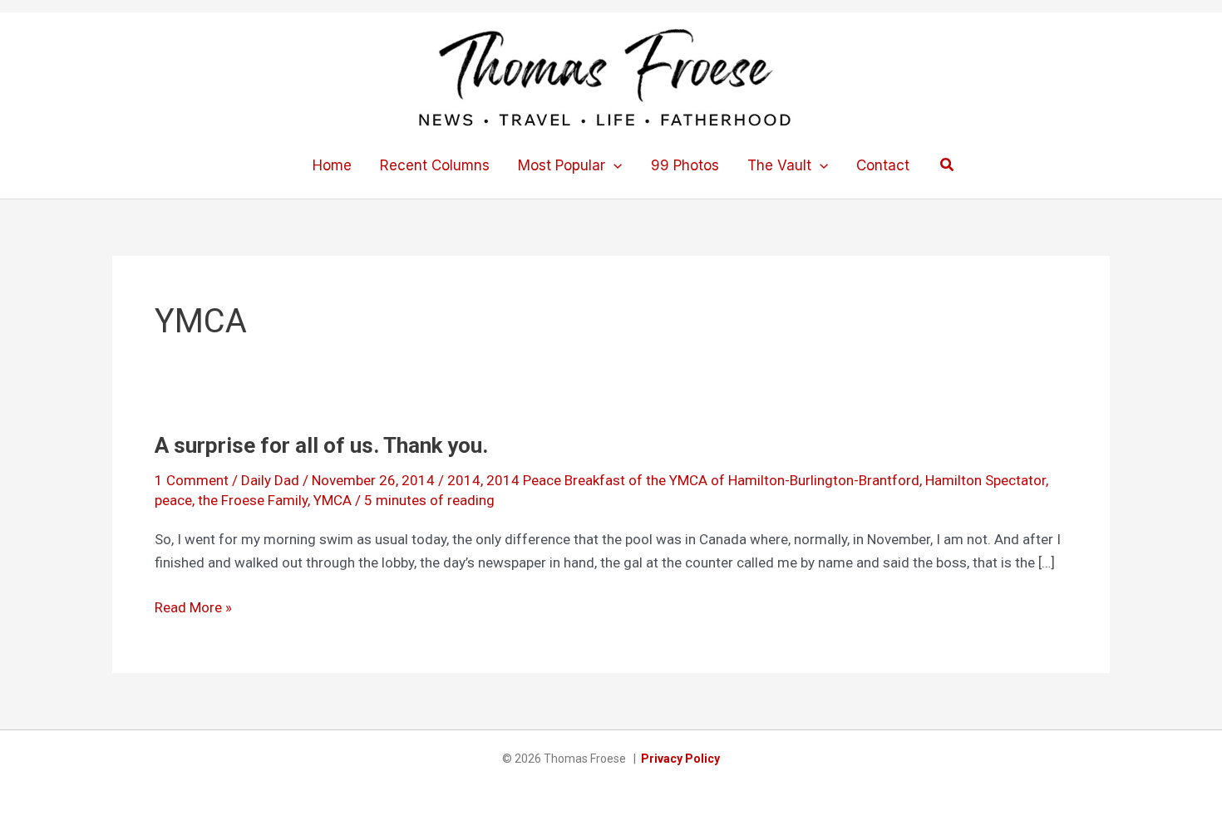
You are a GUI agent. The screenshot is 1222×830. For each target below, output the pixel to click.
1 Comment (192, 480)
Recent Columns (435, 165)
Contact (882, 165)
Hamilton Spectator (985, 480)
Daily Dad (270, 480)
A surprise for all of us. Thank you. (321, 445)
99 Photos (685, 165)
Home (332, 165)
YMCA (332, 500)
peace (173, 500)
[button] (613, 165)
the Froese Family (253, 500)
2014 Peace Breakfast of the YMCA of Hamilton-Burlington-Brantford (702, 480)
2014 (463, 480)
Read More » (193, 608)
